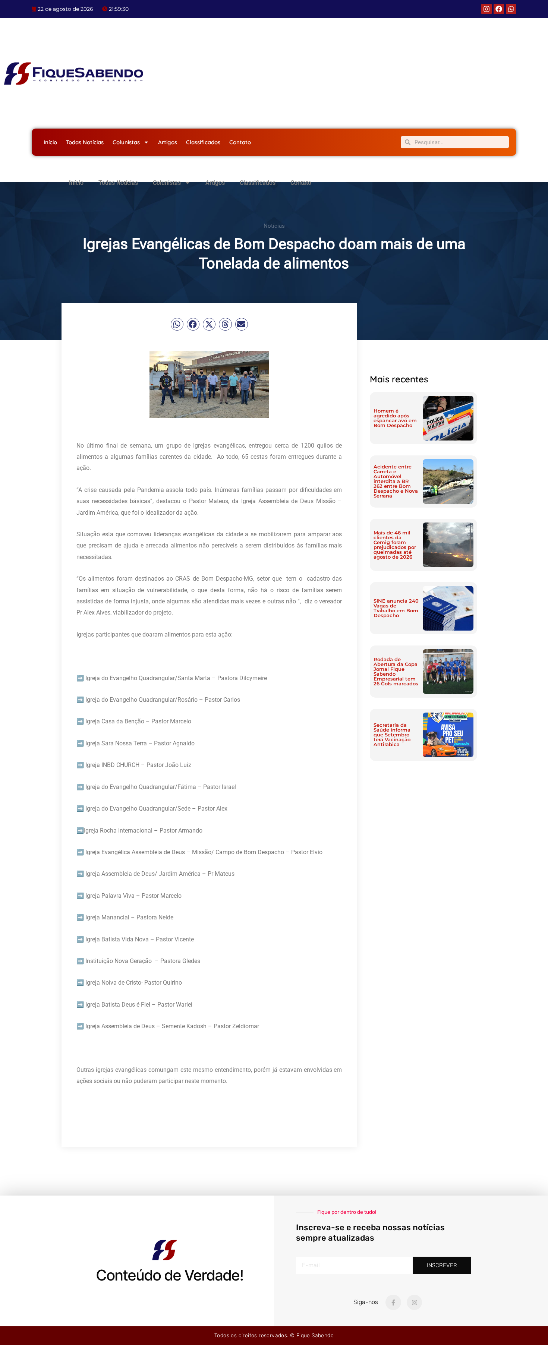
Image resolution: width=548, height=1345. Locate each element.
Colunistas (126, 142)
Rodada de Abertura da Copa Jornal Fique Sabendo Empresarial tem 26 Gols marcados (396, 671)
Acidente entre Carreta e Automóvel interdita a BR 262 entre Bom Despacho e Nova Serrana (396, 481)
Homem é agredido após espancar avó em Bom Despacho (395, 418)
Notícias (274, 225)
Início (50, 142)
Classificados (203, 142)
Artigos (167, 142)
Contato (240, 142)
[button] (177, 324)
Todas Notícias (85, 142)
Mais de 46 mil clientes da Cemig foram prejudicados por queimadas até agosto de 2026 (395, 545)
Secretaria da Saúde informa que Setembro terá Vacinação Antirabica (392, 734)
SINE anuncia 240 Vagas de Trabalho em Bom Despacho (396, 608)
